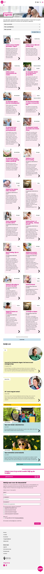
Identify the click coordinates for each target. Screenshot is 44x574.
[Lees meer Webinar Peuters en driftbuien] (13, 319)
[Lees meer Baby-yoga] (33, 196)
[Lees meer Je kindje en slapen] (33, 319)
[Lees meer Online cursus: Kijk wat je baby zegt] (33, 49)
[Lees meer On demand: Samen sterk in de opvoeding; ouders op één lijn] (13, 164)
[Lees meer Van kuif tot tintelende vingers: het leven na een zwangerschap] (22, 360)
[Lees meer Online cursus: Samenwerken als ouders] (13, 77)
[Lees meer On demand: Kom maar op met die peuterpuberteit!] (13, 133)
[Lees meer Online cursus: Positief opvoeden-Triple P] (13, 49)
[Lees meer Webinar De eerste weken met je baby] (33, 259)
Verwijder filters (35, 32)
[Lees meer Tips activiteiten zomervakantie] (22, 448)
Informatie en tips (7, 549)
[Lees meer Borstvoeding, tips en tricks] (13, 259)
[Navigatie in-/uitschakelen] (42, 2)
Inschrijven (37, 523)
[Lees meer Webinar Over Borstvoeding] (33, 164)
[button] (35, 2)
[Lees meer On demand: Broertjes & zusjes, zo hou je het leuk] (33, 105)
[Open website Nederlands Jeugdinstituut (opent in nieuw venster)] (22, 558)
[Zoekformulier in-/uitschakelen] (40, 2)
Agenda (5, 547)
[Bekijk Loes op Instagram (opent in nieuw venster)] (35, 476)
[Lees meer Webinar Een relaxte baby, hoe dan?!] (13, 196)
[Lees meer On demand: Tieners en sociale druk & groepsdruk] (33, 77)
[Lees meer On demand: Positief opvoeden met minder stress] (33, 133)
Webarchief (5, 541)
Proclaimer (5, 536)
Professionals (6, 551)
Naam (5, 492)
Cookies (5, 534)
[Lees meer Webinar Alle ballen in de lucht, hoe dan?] (13, 289)
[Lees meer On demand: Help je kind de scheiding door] (13, 105)
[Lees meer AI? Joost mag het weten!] (22, 389)
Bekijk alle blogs (7, 404)
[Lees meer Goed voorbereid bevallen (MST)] (13, 227)
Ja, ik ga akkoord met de (14, 518)
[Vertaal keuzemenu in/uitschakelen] (38, 2)
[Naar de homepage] (3, 5)
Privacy (4, 532)
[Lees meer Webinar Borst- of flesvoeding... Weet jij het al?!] (33, 227)
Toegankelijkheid (7, 539)
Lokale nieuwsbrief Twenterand (11, 513)
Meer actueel (20, 464)
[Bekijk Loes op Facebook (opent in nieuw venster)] (38, 476)
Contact (5, 553)
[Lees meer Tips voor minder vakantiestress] (22, 420)
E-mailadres (6, 497)
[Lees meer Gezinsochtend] (33, 289)
